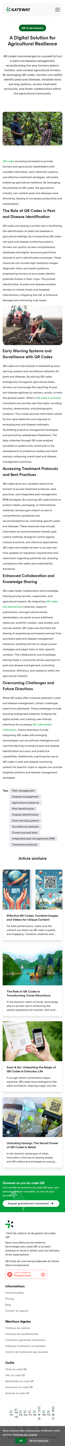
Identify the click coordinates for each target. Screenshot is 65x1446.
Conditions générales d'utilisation (25, 1340)
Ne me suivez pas (39, 1440)
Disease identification (25, 814)
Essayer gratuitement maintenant (28, 1203)
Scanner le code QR (17, 1393)
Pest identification (23, 808)
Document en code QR (19, 1387)
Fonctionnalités (14, 1292)
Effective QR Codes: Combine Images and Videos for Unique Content (32, 917)
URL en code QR (15, 1375)
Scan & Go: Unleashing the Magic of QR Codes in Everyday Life (31, 1069)
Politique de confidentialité (21, 1334)
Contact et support (16, 1310)
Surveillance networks (25, 826)
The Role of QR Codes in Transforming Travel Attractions (28, 993)
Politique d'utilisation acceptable (25, 1346)
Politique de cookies (17, 1328)
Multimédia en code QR (19, 1381)
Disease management (25, 796)
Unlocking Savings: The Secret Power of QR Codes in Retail (32, 1145)
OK (20, 1440)
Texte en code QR (16, 1369)
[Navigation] (57, 9)
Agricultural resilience (25, 802)
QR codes (8, 161)
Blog (8, 1304)
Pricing (9, 1298)
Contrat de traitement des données (26, 1352)
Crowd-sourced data (24, 832)
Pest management (23, 790)
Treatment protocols (24, 844)
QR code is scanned (48, 397)
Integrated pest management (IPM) (33, 838)
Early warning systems (25, 820)
